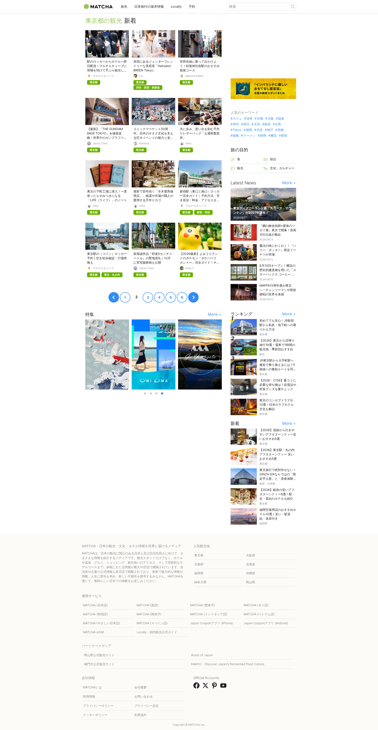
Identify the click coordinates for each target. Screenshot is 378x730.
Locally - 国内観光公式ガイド (156, 632)
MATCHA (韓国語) (95, 614)
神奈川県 (200, 582)
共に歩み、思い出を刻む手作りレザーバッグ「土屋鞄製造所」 (200, 133)
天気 (257, 124)
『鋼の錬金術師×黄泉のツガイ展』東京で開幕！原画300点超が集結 (277, 230)
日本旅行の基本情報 (149, 6)
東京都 (198, 555)
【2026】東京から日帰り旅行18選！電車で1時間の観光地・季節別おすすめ (277, 345)
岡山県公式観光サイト (99, 655)
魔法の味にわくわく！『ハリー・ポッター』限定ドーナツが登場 (277, 250)
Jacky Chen (100, 143)
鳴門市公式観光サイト (99, 664)
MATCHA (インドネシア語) (208, 614)
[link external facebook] (197, 687)
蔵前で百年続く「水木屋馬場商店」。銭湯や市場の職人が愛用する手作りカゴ (153, 195)
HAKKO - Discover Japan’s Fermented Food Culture (227, 664)
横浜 (274, 135)
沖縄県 (250, 573)
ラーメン (249, 135)
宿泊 (246, 124)
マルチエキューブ (103, 76)
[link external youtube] (224, 687)
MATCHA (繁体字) (202, 605)
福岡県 (198, 573)
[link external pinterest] (215, 687)
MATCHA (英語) (147, 605)
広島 (278, 124)
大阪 (271, 118)
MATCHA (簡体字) (148, 614)
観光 (240, 168)
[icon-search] (292, 6)
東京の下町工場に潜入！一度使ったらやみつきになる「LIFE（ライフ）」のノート (107, 195)
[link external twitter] (206, 687)
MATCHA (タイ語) (256, 605)
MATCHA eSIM (93, 632)
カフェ (237, 118)
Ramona (144, 143)
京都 (260, 118)
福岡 (249, 129)
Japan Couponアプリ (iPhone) (211, 623)
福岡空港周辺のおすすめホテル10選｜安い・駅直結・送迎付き (277, 514)
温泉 (281, 118)
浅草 (249, 118)
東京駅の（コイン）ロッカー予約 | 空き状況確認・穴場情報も (107, 258)
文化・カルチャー (282, 168)
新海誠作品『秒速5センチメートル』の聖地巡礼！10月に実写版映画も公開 (152, 258)
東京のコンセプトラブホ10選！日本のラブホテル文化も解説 (276, 404)
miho (188, 143)
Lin (141, 76)
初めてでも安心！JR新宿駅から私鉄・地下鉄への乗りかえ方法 (277, 325)
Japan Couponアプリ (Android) (266, 623)
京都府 (198, 564)
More (213, 314)
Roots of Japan (202, 655)
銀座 (267, 124)
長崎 (281, 129)
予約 (192, 6)
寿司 (236, 124)
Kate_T (190, 268)
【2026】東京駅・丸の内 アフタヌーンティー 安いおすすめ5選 (276, 454)
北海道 (250, 564)
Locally (176, 6)
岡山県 (250, 582)
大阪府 (250, 555)
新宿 (284, 135)
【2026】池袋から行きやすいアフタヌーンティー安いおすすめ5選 (277, 434)
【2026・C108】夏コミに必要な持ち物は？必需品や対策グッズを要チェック (277, 384)
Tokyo (237, 129)
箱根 (236, 135)
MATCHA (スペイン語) (152, 623)
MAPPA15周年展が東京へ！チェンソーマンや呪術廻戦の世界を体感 (277, 290)
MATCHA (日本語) (95, 605)
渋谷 (259, 129)
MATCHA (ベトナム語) (259, 614)
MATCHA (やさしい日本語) (101, 623)
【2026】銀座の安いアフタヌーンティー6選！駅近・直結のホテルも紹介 (276, 494)
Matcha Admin (194, 76)
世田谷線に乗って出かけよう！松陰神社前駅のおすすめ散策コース (200, 66)
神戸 (270, 129)
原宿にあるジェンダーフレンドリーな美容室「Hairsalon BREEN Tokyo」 (153, 66)
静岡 (263, 135)
